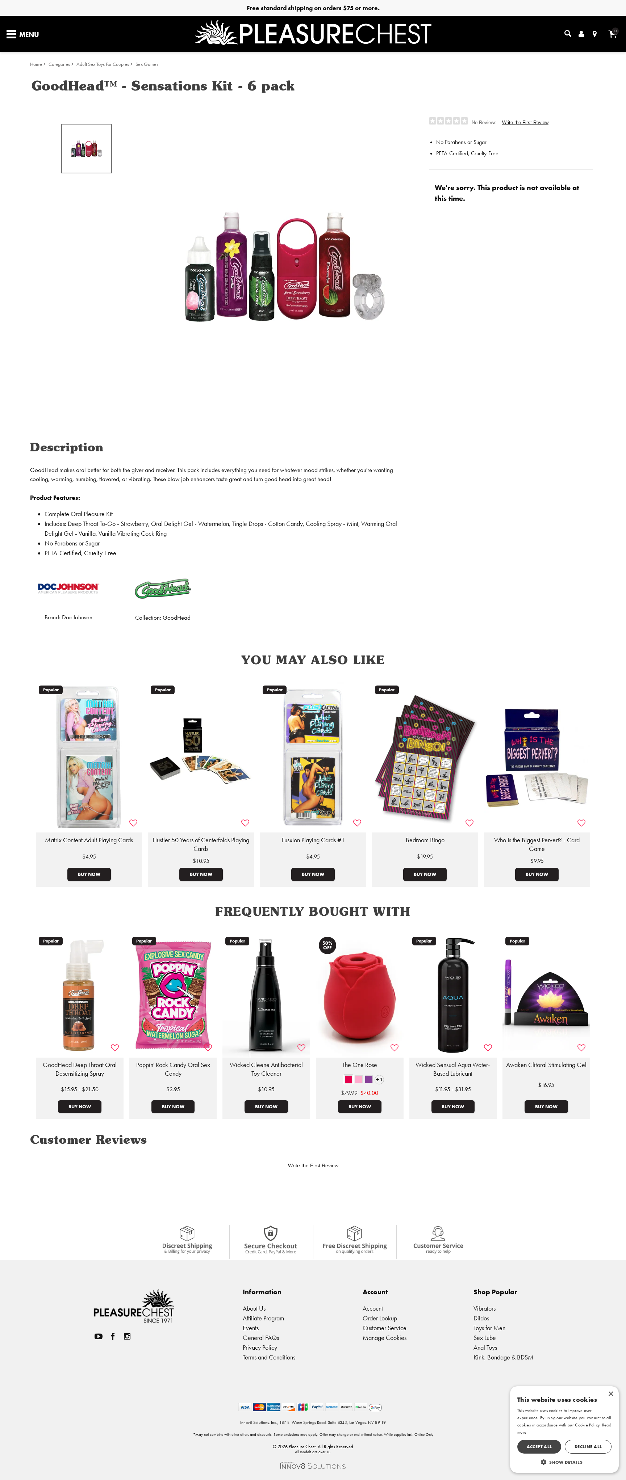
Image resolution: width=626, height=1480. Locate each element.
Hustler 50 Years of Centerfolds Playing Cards (201, 844)
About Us (254, 1308)
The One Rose (359, 1065)
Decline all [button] (588, 1446)
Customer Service (384, 1328)
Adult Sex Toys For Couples (102, 64)
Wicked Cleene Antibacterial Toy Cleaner (266, 1069)
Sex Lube (484, 1337)
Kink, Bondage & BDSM (503, 1357)
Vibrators (484, 1308)
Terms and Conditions (269, 1357)
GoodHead (177, 617)
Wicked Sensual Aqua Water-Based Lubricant (453, 1069)
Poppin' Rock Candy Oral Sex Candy (173, 1069)
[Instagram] (127, 1336)
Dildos (481, 1318)
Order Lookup (380, 1318)
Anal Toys (485, 1347)
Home (36, 64)
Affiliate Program (263, 1318)
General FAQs (261, 1337)
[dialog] (564, 1429)
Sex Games (146, 64)
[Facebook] (113, 1336)
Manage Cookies (384, 1337)
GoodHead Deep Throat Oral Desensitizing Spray (80, 1069)
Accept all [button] (539, 1446)
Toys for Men (489, 1328)
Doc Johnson (77, 617)
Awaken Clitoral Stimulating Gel (546, 1065)
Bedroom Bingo (425, 840)
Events (251, 1328)
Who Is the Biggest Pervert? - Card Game (537, 844)
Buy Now (89, 874)
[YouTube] (98, 1336)
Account (373, 1308)
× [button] (610, 1394)
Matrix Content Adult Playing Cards (89, 840)
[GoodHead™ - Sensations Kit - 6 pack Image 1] (284, 266)
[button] (348, 1079)
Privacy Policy (260, 1347)
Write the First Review (525, 122)
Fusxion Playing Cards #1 (313, 840)
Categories (59, 64)
